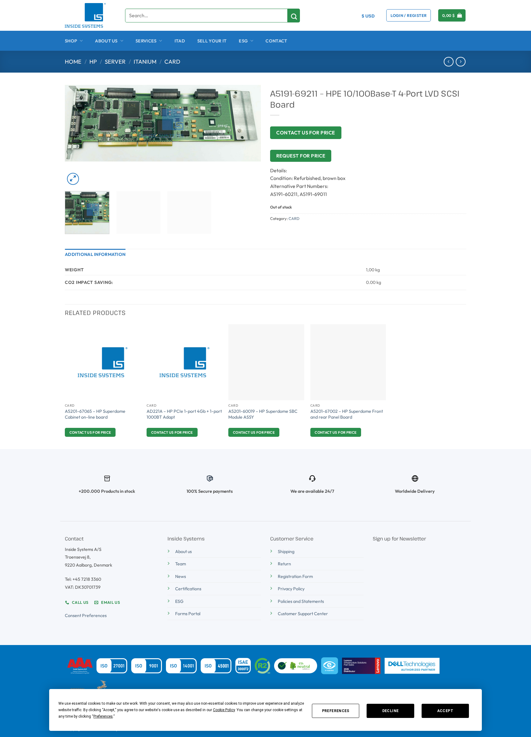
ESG (243, 41)
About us (183, 551)
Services (146, 41)
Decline (390, 711)
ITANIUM (145, 61)
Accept (445, 711)
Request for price (300, 156)
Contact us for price (305, 132)
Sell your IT (211, 41)
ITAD (180, 41)
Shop (71, 41)
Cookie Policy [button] (224, 710)
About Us (106, 41)
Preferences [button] (103, 716)
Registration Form (295, 576)
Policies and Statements (301, 601)
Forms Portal (187, 613)
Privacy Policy (291, 589)
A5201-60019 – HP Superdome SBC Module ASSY (262, 414)
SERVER (115, 61)
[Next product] (448, 61)
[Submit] (294, 15)
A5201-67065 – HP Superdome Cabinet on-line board (95, 414)
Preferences (335, 711)
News (180, 576)
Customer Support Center (303, 613)
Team (180, 564)
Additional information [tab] (95, 254)
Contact (276, 41)
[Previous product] (460, 61)
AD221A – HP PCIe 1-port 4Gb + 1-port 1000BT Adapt (184, 414)
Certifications (188, 589)
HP (93, 61)
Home (73, 61)
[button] (408, 15)
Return (284, 564)
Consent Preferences (86, 615)
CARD (172, 61)
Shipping (286, 551)
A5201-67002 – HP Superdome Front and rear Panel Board (346, 414)
